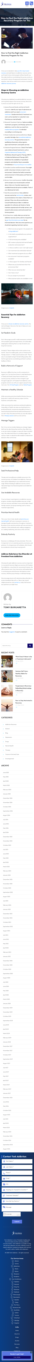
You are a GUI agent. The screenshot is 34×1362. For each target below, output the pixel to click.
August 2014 (6, 1149)
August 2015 (6, 1115)
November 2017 (7, 1050)
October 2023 (7, 845)
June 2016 (6, 1102)
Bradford (16, 1276)
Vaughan (16, 1323)
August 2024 (6, 815)
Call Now (17, 1357)
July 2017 (5, 1068)
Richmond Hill (16, 1307)
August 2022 (6, 896)
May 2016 (6, 1106)
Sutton (17, 1313)
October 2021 (7, 922)
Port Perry (16, 1305)
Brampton (16, 1274)
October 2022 (7, 888)
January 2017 (7, 1093)
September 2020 (8, 973)
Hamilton (16, 1282)
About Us (17, 1334)
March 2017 (6, 1085)
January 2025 (7, 794)
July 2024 (5, 819)
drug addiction (13, 231)
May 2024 (6, 828)
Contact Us (17, 1351)
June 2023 (6, 854)
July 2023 (5, 849)
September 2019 (8, 1020)
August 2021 (6, 931)
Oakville (16, 1300)
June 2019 (6, 1025)
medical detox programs (12, 129)
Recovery (17, 1344)
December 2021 (7, 914)
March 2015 (6, 1127)
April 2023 (6, 862)
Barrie (16, 1269)
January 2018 (7, 1042)
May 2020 (6, 991)
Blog (6, 733)
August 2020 (6, 978)
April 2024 (6, 832)
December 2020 (7, 961)
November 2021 (7, 918)
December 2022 (7, 879)
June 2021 (6, 939)
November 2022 (7, 884)
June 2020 (6, 986)
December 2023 (7, 837)
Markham (16, 1292)
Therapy (7, 750)
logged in (12, 632)
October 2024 (7, 807)
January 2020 (7, 1003)
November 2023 (7, 841)
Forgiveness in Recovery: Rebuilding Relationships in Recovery (24, 688)
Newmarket (16, 1297)
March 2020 (6, 999)
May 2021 (6, 943)
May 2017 (6, 1076)
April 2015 (6, 1123)
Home (17, 1330)
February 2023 (7, 871)
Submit (17, 1222)
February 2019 (7, 1038)
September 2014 (8, 1145)
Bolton (16, 1271)
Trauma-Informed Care (12, 754)
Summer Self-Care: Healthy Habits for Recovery (22, 673)
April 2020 (6, 995)
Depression (8, 737)
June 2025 (6, 772)
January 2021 (7, 956)
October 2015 (7, 1110)
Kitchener (16, 1289)
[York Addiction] (6, 4)
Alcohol (7, 729)
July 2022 (5, 901)
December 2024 (7, 798)
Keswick (16, 1284)
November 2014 (7, 1136)
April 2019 (6, 1029)
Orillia (16, 1302)
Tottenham (17, 1318)
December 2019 (7, 1008)
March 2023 (6, 866)
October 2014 (7, 1140)
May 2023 (6, 858)
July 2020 (5, 982)
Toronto (16, 1315)
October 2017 (7, 1055)
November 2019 (7, 1012)
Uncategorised (9, 759)
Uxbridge (16, 1320)
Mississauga (16, 1294)
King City (16, 1287)
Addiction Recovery (10, 724)
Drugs (7, 741)
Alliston (17, 1261)
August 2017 (6, 1063)
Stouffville (17, 1310)
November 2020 (7, 965)
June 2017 (6, 1072)
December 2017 (7, 1046)
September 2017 (8, 1059)
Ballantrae (17, 1266)
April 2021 (6, 948)
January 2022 (7, 909)
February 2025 (7, 790)
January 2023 (7, 875)
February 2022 (7, 905)
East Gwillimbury (16, 1279)
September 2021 (8, 926)
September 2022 (8, 892)
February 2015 (7, 1132)
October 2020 (7, 969)
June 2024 (6, 824)
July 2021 (5, 935)
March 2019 (6, 1033)
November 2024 (7, 802)
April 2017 (6, 1080)
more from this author (12, 615)
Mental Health (9, 746)
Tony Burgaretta (9, 62)
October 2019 (7, 1016)
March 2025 (6, 785)
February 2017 (7, 1089)
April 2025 (6, 781)
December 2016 (7, 1097)
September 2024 (8, 811)
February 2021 (7, 952)
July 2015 (5, 1119)
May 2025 (6, 777)
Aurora (17, 1263)
